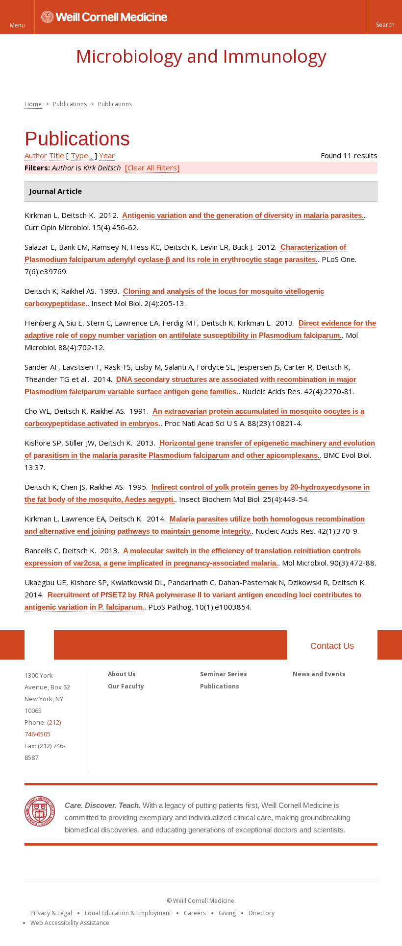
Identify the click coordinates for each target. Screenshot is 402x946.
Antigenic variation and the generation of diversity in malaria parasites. (243, 215)
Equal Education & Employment (128, 913)
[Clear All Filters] (152, 167)
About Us (122, 674)
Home (33, 104)
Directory (262, 913)
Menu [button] (17, 25)
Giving (227, 913)
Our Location (39, 645)
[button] (385, 17)
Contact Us (332, 646)
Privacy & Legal (51, 913)
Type (79, 155)
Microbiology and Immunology (201, 56)
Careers (195, 913)
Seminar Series (223, 674)
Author (36, 155)
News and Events (319, 674)
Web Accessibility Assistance (69, 923)
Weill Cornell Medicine (201, 865)
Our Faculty (126, 686)
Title (56, 155)
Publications (219, 686)
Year (107, 155)
